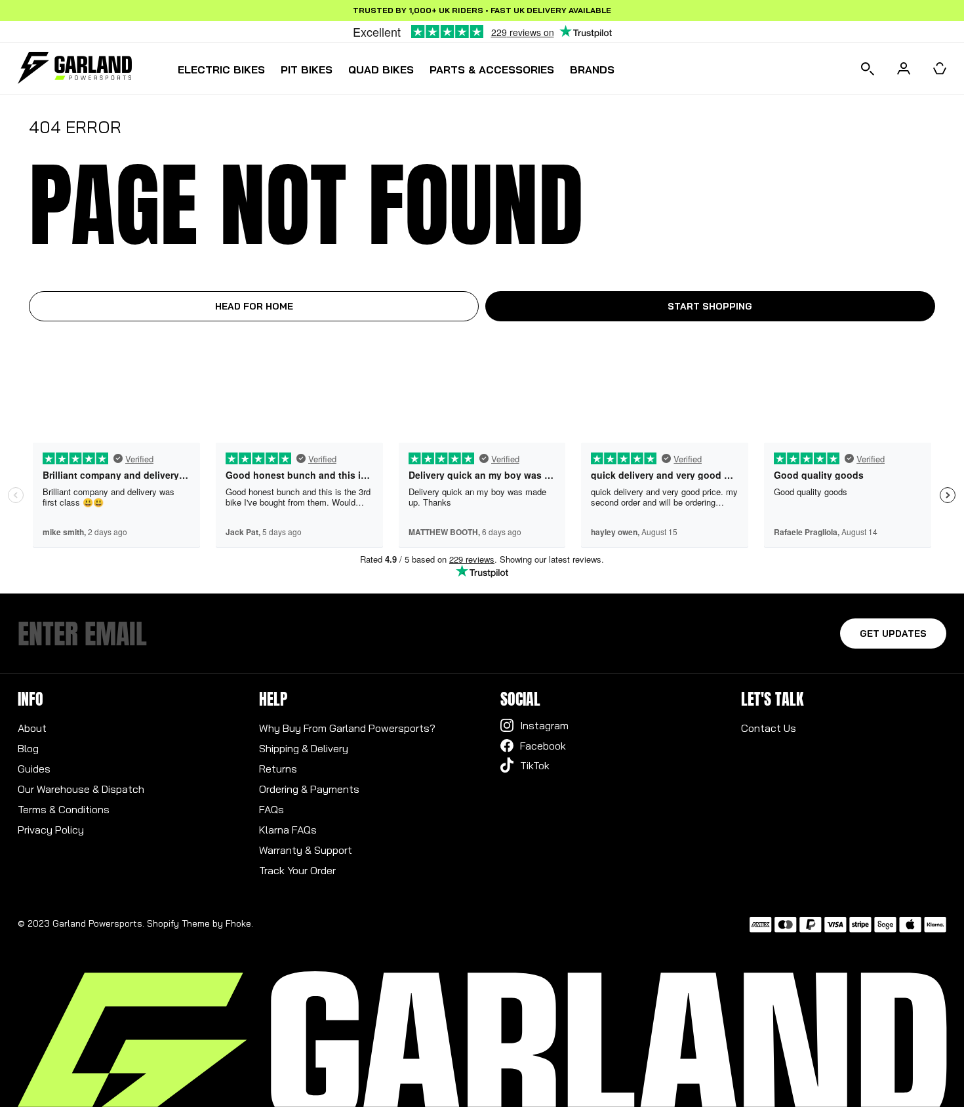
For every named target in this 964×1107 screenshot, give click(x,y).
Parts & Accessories (492, 69)
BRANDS (592, 69)
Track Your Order (297, 870)
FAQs (271, 809)
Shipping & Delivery (303, 748)
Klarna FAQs (288, 829)
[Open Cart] (939, 68)
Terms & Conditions (64, 809)
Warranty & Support (305, 850)
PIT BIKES (306, 69)
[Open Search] (867, 68)
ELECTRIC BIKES (221, 69)
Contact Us (768, 728)
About (32, 728)
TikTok (535, 765)
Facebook (543, 745)
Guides (34, 768)
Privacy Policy (51, 829)
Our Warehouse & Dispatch (81, 789)
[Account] (903, 68)
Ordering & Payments (309, 789)
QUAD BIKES (381, 69)
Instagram (544, 725)
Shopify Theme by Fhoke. (200, 923)
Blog (28, 748)
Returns (278, 768)
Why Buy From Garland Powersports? (347, 728)
